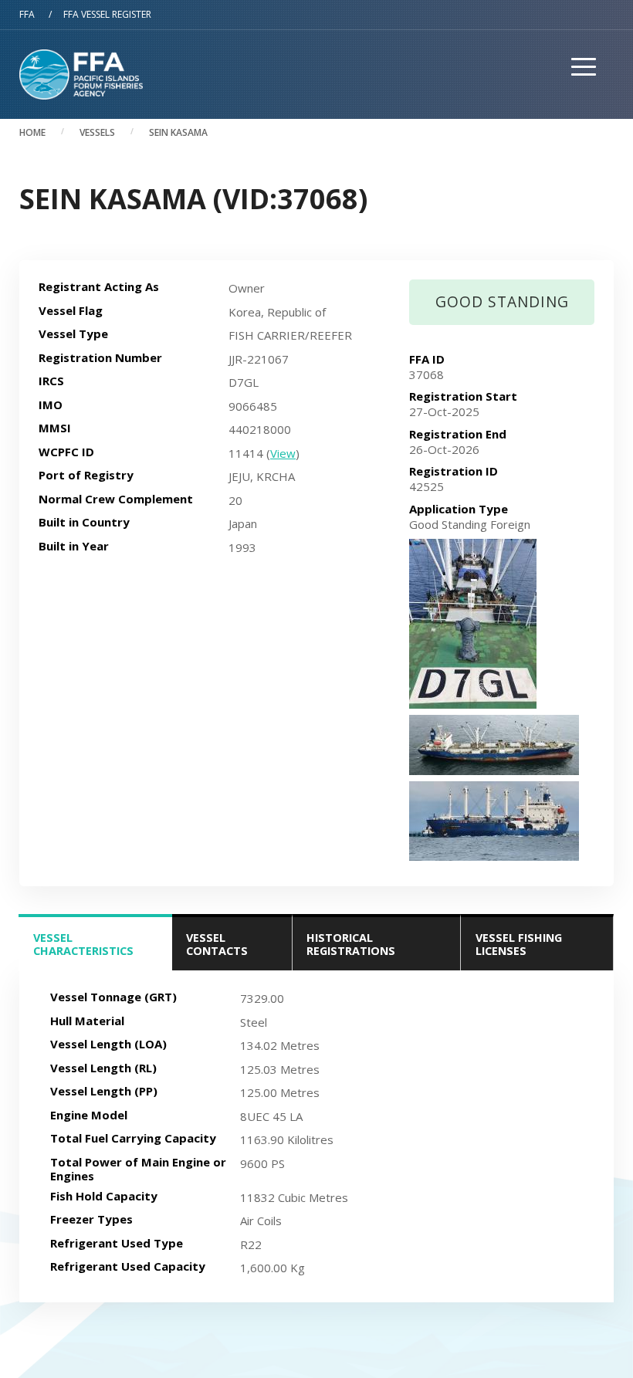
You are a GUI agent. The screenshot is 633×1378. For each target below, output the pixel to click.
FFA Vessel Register (107, 14)
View (283, 453)
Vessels (97, 132)
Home (32, 132)
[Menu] (578, 99)
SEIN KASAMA (178, 132)
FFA (27, 14)
